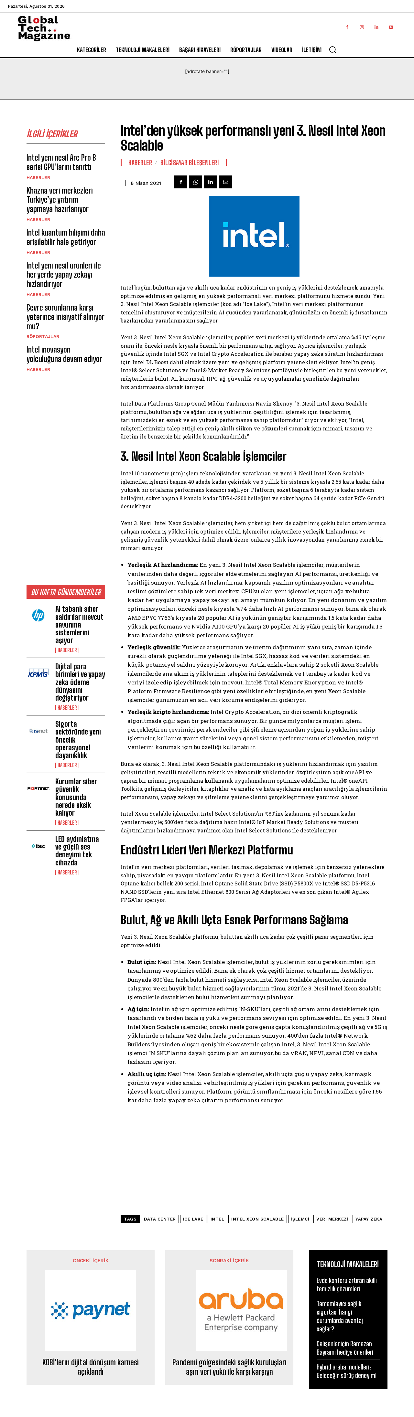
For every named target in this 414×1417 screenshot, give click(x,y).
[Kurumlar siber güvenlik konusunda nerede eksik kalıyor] (38, 788)
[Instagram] (361, 27)
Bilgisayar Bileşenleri (189, 162)
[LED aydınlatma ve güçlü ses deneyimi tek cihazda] (38, 846)
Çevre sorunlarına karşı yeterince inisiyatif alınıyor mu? (65, 317)
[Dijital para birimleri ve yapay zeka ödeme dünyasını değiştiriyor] (38, 673)
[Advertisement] (66, 478)
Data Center (160, 1219)
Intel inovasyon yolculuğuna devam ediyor (64, 354)
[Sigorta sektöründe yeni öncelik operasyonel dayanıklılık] (38, 731)
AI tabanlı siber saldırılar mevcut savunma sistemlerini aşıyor (79, 625)
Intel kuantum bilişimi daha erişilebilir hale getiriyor (66, 237)
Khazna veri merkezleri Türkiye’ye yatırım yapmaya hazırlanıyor (60, 200)
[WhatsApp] (195, 181)
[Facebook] (347, 27)
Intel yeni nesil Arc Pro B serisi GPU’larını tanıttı (61, 162)
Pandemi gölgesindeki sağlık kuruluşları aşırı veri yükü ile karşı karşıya (229, 1367)
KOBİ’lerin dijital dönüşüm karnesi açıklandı (90, 1367)
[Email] (225, 181)
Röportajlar (43, 336)
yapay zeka (368, 1219)
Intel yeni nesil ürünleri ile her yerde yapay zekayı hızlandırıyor (64, 275)
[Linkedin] (376, 27)
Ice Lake (193, 1219)
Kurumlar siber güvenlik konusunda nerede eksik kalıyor (76, 797)
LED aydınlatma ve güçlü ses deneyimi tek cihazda (77, 851)
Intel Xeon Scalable (257, 1219)
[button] (332, 49)
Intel (217, 1219)
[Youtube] (391, 27)
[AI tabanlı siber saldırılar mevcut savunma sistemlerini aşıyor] (38, 616)
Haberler (38, 177)
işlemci (300, 1219)
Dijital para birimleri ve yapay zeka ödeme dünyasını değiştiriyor (80, 682)
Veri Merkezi (332, 1219)
